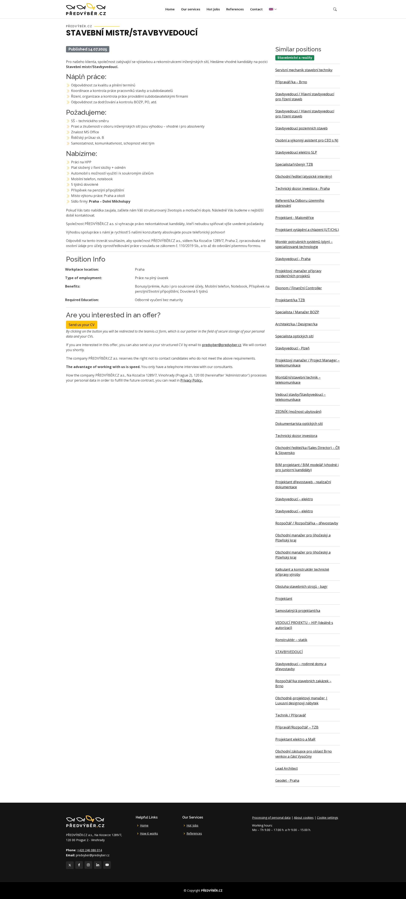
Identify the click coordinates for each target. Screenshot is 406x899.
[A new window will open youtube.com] (107, 865)
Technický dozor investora (296, 435)
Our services (190, 9)
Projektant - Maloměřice (294, 217)
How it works (149, 833)
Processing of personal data (271, 818)
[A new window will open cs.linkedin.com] (98, 865)
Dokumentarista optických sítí (299, 423)
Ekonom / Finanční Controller (298, 288)
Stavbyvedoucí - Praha (292, 258)
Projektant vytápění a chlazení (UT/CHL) (307, 229)
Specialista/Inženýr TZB (294, 164)
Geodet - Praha (287, 780)
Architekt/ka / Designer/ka (296, 324)
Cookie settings (327, 818)
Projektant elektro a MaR (295, 739)
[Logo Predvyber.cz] (85, 821)
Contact (256, 9)
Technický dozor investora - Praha (302, 188)
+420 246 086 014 (89, 850)
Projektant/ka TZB (290, 300)
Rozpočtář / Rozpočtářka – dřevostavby (306, 523)
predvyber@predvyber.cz (221, 344)
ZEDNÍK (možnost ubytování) (298, 411)
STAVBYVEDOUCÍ (289, 651)
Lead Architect (286, 768)
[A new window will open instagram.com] (88, 865)
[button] (335, 9)
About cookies (304, 818)
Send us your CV (82, 324)
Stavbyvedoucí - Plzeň (292, 348)
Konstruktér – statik (291, 639)
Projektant (283, 598)
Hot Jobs (213, 9)
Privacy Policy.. (191, 380)
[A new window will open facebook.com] (79, 865)
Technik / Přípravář (290, 715)
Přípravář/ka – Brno (291, 82)
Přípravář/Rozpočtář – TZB (296, 727)
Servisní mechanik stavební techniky (303, 70)
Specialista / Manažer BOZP (297, 312)
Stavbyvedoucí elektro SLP (296, 152)
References (235, 9)
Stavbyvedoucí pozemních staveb (301, 128)
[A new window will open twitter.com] (70, 865)
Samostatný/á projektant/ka (297, 610)
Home (170, 9)
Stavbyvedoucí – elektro (294, 499)
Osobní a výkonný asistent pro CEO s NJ (306, 140)
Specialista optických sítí (294, 336)
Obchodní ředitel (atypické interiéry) (303, 176)
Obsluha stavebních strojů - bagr (301, 586)
